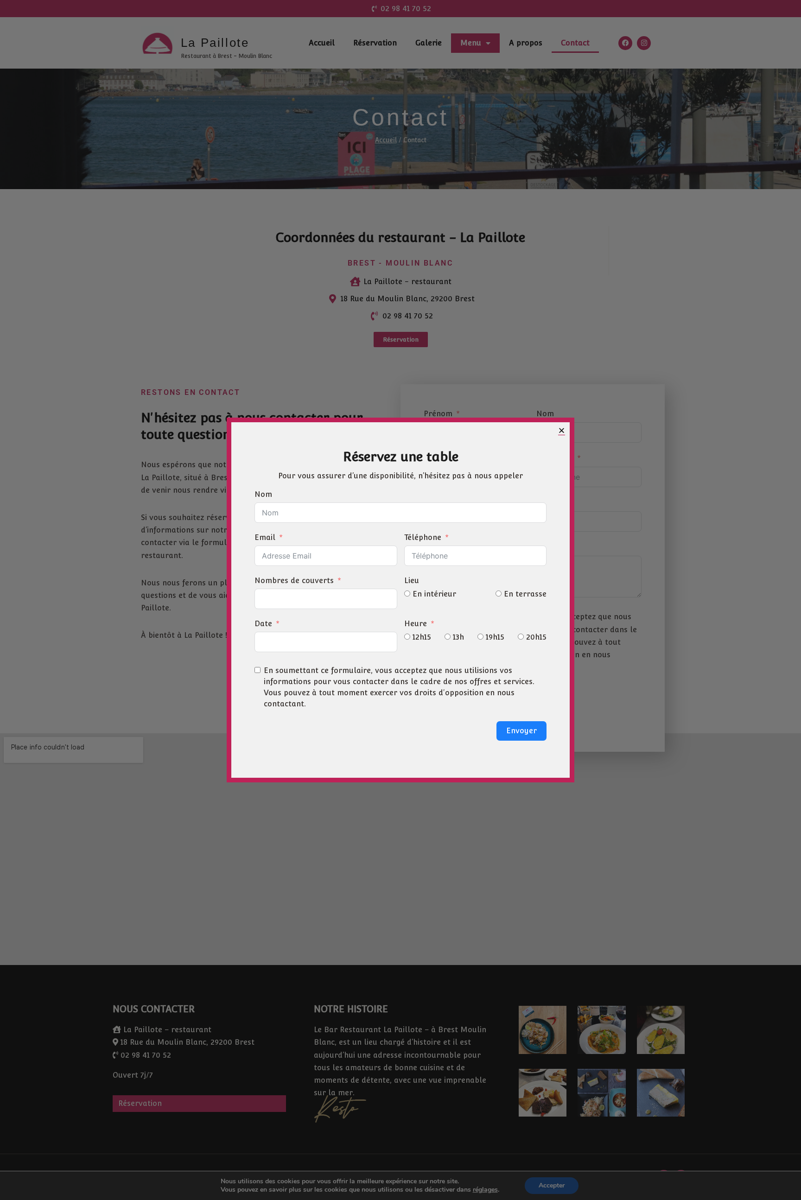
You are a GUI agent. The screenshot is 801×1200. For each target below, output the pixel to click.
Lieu (411, 580)
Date (263, 623)
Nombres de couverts (294, 580)
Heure (415, 623)
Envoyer (521, 730)
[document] (400, 600)
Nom (263, 494)
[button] (561, 430)
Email (264, 537)
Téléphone (422, 537)
